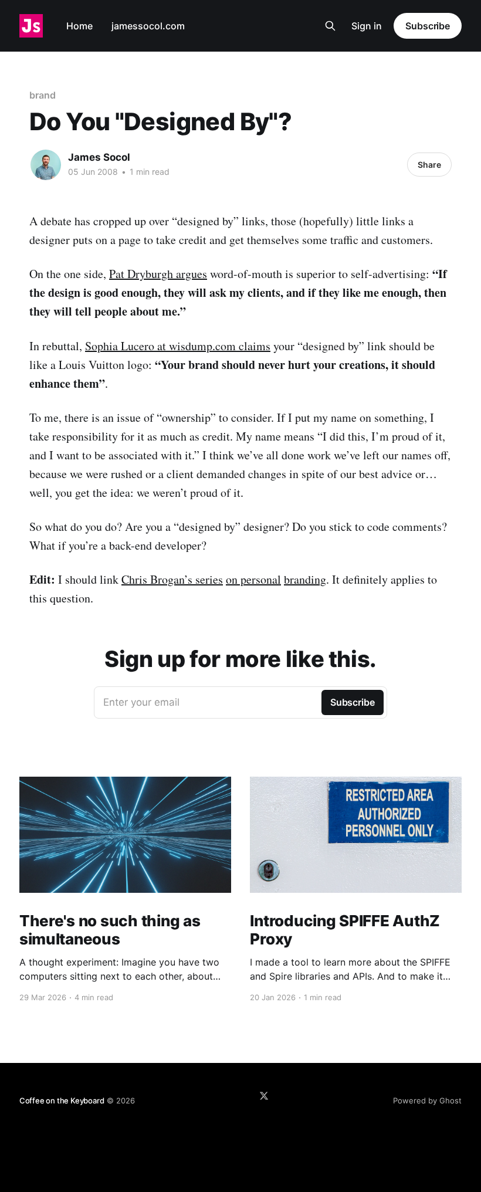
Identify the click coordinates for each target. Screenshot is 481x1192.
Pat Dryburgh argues (158, 274)
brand (42, 95)
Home (79, 26)
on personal (253, 579)
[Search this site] (330, 25)
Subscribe (427, 26)
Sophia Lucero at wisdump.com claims (177, 346)
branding (305, 579)
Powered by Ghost (427, 1100)
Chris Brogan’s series (172, 579)
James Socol (99, 157)
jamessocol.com (148, 26)
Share (429, 165)
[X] (264, 1095)
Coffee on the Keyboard (61, 1100)
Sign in (366, 26)
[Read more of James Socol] (45, 164)
